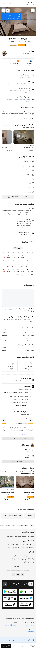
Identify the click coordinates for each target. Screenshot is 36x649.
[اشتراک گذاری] (8, 10)
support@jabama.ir (11, 625)
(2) (23, 41)
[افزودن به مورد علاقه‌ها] (3, 10)
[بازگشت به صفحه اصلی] (5, 584)
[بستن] (3, 15)
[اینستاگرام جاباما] (13, 574)
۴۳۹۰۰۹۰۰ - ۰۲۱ (30, 625)
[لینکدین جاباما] (22, 574)
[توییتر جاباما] (18, 574)
